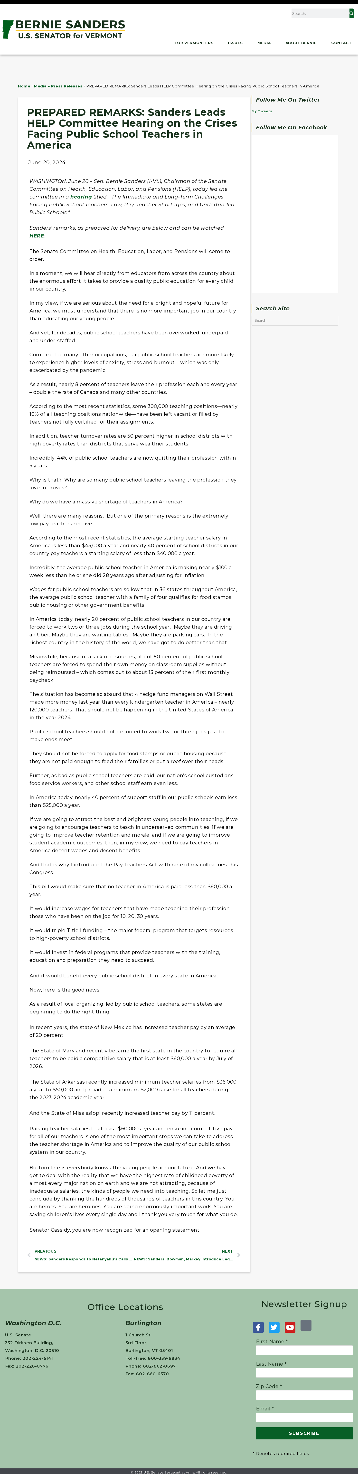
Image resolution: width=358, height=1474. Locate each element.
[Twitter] (274, 1327)
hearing (81, 197)
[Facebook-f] (258, 1327)
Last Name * (271, 1364)
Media (264, 42)
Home (24, 86)
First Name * (272, 1341)
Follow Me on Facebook (291, 127)
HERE (36, 236)
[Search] (351, 13)
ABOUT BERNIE (301, 42)
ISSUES (235, 42)
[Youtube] (290, 1327)
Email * (265, 1409)
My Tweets (262, 111)
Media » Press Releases (58, 86)
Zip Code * (269, 1386)
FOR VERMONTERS (194, 42)
